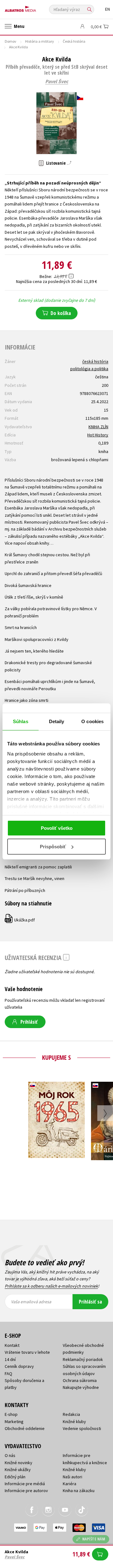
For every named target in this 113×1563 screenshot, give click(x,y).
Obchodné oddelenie (25, 1428)
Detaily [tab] (56, 721)
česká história (95, 361)
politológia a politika (89, 368)
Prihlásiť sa (90, 1301)
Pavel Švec (56, 81)
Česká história (74, 41)
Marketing (14, 1421)
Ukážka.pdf (20, 920)
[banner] (33, 7)
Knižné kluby (74, 1421)
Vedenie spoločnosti (82, 1428)
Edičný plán (15, 1477)
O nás (10, 1455)
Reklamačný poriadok (83, 1359)
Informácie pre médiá (25, 1483)
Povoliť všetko (57, 828)
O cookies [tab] (92, 721)
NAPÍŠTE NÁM (93, 1539)
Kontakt (12, 1345)
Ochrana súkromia (80, 1380)
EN (107, 9)
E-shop (11, 1414)
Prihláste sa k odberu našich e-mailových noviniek (51, 1286)
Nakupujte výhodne (81, 1387)
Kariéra (69, 1483)
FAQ (8, 1373)
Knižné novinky (18, 1462)
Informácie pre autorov (26, 1490)
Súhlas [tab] (20, 721)
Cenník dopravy (19, 1366)
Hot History (97, 435)
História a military (39, 41)
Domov (10, 41)
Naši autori (72, 1477)
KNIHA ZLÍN (98, 426)
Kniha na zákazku (78, 1490)
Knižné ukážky (18, 1469)
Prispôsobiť (53, 846)
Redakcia (71, 1414)
